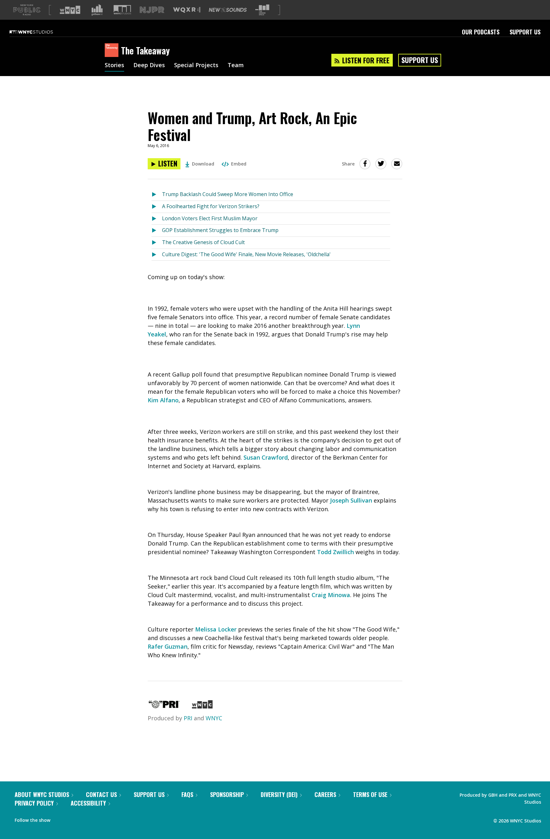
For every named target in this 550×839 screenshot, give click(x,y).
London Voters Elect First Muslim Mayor (209, 218)
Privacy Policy (34, 803)
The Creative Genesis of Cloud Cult (203, 242)
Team (236, 65)
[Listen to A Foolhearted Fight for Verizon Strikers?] (157, 207)
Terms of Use (370, 794)
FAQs (187, 794)
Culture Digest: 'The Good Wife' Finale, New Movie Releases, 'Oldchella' (246, 254)
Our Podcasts (480, 32)
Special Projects (196, 65)
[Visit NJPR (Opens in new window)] (152, 10)
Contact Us (101, 794)
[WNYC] (202, 706)
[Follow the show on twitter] (72, 818)
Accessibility (88, 803)
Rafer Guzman (167, 646)
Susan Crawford (265, 457)
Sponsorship (227, 794)
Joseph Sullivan (351, 500)
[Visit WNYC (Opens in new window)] (70, 10)
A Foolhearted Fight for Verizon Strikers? (210, 206)
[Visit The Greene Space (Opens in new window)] (262, 10)
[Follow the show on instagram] (84, 818)
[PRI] (164, 706)
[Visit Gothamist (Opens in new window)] (97, 10)
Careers (325, 794)
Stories (114, 65)
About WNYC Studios (42, 794)
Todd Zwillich (335, 552)
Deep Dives (149, 65)
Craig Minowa (331, 595)
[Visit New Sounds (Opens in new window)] (228, 10)
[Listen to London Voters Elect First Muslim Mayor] (157, 219)
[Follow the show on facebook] (59, 818)
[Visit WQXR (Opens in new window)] (186, 10)
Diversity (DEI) (279, 794)
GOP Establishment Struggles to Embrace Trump (220, 230)
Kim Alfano (163, 400)
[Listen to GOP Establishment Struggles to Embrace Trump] (157, 230)
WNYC (214, 718)
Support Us (525, 32)
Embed (238, 164)
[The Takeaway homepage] (113, 50)
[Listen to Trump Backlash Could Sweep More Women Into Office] (157, 195)
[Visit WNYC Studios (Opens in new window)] (122, 9)
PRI (188, 718)
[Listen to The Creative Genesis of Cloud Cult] (157, 243)
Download (203, 164)
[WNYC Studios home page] (39, 32)
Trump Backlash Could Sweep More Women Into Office (227, 194)
